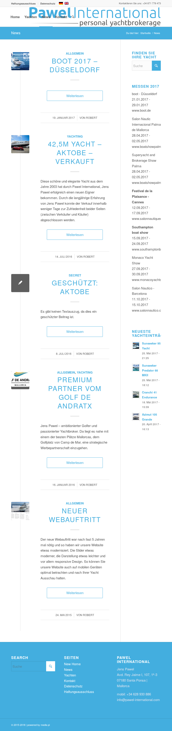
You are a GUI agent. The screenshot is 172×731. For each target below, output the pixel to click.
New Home (72, 663)
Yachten (70, 675)
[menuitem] (24, 3)
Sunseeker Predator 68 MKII (150, 370)
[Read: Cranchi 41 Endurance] (136, 395)
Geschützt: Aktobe (75, 287)
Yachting (75, 136)
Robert (91, 117)
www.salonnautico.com (149, 310)
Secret (75, 275)
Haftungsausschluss (23, 3)
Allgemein (75, 53)
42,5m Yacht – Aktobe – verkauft (75, 152)
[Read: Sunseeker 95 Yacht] (136, 346)
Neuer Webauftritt (75, 515)
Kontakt (69, 680)
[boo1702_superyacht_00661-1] (20, 61)
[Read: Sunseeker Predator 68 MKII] (136, 368)
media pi (45, 725)
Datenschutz (47, 3)
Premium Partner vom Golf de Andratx (74, 392)
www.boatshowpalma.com (151, 146)
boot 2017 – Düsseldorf (74, 65)
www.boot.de (141, 110)
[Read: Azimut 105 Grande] (136, 417)
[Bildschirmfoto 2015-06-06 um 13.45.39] (20, 511)
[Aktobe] (20, 283)
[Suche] (73, 17)
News (15, 32)
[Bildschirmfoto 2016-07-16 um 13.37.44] (20, 380)
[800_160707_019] (20, 144)
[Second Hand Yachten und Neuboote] (95, 17)
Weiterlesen (75, 95)
